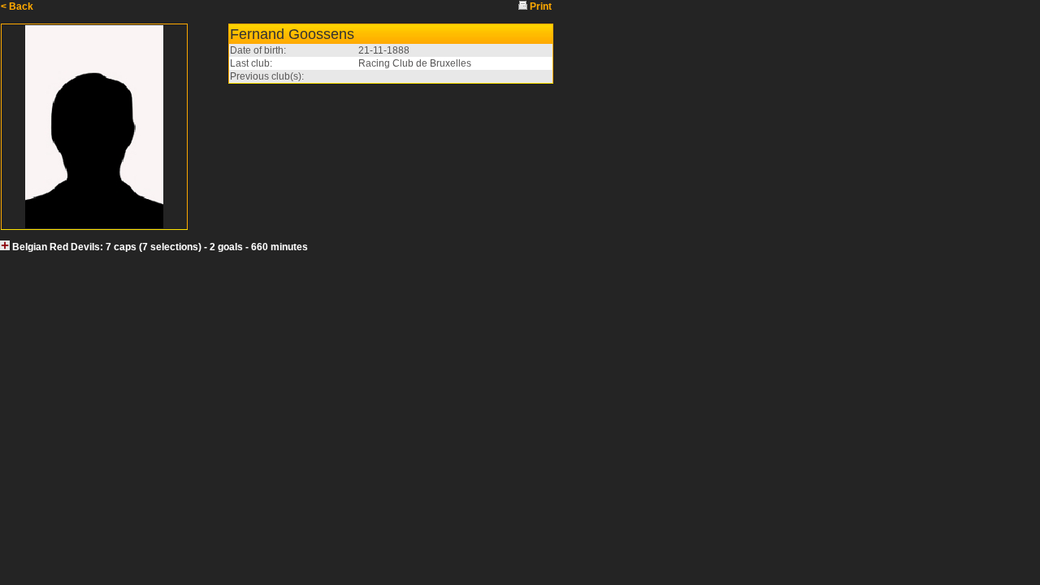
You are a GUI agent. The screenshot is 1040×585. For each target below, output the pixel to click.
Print (541, 6)
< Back (17, 6)
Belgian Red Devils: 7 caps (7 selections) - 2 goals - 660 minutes (160, 247)
